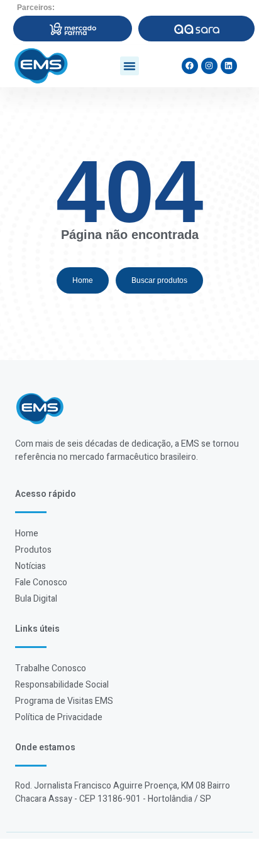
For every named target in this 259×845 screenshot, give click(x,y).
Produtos (33, 549)
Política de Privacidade (58, 717)
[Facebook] (190, 66)
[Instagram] (209, 66)
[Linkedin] (229, 66)
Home (26, 533)
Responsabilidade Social (62, 684)
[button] (129, 65)
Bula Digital (36, 598)
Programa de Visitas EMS (64, 701)
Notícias (30, 566)
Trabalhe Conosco (50, 668)
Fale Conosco (41, 582)
